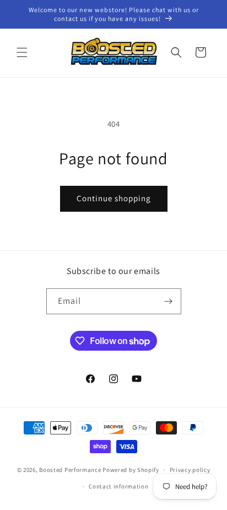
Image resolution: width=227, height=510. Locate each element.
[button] (22, 52)
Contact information (118, 486)
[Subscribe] (168, 301)
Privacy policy (190, 470)
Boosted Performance (70, 470)
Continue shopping (114, 198)
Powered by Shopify (130, 470)
